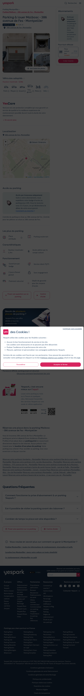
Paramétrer (21, 364)
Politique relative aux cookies (52, 358)
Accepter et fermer (61, 364)
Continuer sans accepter (72, 329)
